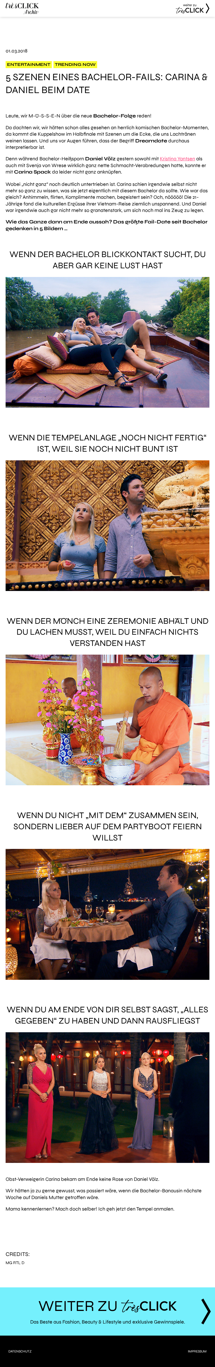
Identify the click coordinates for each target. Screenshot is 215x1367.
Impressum (197, 1351)
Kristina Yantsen (177, 159)
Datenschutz (20, 1351)
